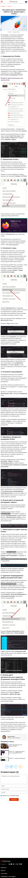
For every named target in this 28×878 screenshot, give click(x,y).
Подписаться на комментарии (10, 795)
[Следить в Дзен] (21, 864)
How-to (3, 870)
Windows (24, 131)
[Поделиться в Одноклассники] (20, 767)
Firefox (7, 35)
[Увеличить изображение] (14, 23)
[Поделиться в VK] (7, 767)
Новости (3, 867)
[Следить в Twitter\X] (15, 864)
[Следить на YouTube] (11, 864)
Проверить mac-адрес (8, 876)
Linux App (4, 873)
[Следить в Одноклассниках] (19, 864)
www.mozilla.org (13, 244)
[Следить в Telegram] (13, 864)
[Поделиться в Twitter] (16, 767)
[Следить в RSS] (9, 864)
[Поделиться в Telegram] (11, 767)
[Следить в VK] (17, 864)
